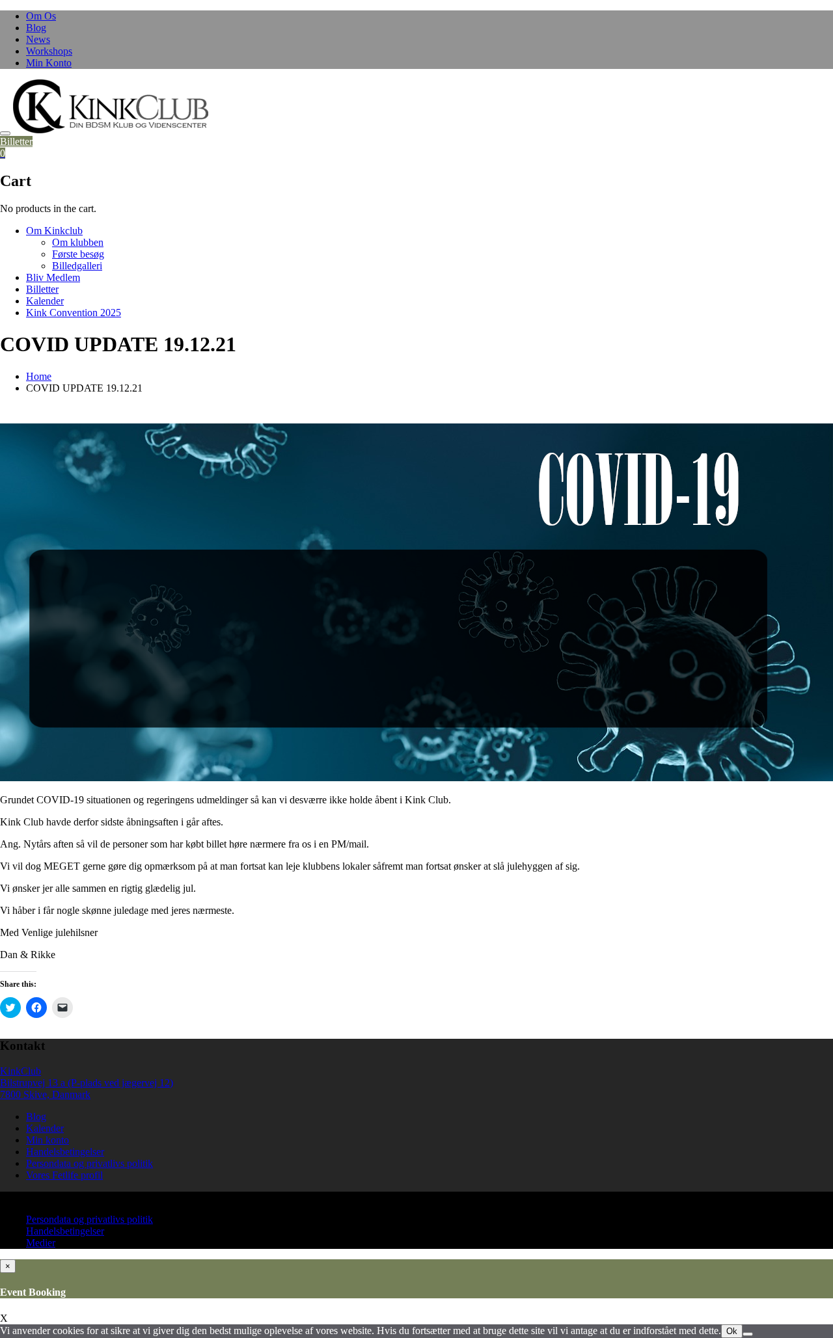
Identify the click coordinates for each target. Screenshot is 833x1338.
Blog (36, 27)
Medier (40, 1242)
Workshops (49, 51)
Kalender (45, 300)
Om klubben (77, 242)
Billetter (16, 141)
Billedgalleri (77, 265)
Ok (731, 1331)
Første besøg (78, 254)
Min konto (47, 1139)
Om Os (41, 15)
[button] (110, 106)
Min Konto (49, 62)
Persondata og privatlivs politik (89, 1163)
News (38, 39)
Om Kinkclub (54, 230)
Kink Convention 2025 (73, 312)
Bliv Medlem (53, 277)
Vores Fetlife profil (64, 1175)
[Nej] (748, 1334)
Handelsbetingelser (65, 1151)
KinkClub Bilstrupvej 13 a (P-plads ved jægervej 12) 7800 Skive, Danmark (86, 1082)
